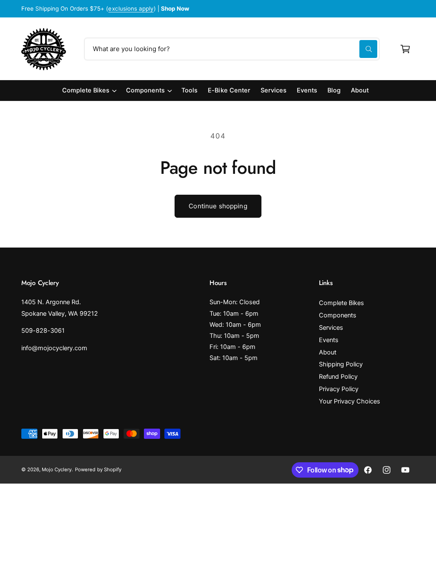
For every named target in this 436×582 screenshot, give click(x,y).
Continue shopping (218, 206)
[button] (405, 49)
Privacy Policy (339, 389)
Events (328, 340)
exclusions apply (130, 8)
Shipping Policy (341, 364)
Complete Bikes (341, 303)
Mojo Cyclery (57, 470)
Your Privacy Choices (349, 401)
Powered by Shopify (98, 470)
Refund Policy (338, 376)
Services (331, 327)
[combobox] (231, 49)
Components (337, 315)
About (327, 352)
